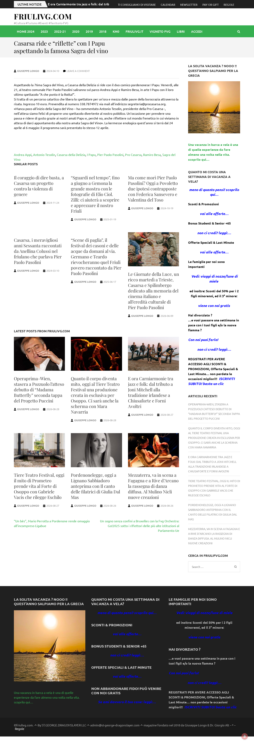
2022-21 (60, 31)
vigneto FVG (160, 31)
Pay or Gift (210, 5)
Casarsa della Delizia (71, 155)
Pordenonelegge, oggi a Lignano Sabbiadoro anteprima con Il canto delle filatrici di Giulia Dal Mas (95, 486)
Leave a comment (78, 71)
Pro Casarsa (133, 155)
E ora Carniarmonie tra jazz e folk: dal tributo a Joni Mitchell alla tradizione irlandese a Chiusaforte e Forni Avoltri (150, 392)
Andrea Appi (23, 155)
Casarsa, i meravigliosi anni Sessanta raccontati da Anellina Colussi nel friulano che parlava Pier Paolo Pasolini (38, 251)
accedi (196, 31)
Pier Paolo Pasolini (110, 155)
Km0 (116, 31)
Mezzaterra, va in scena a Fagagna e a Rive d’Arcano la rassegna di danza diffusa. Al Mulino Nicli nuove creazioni (153, 486)
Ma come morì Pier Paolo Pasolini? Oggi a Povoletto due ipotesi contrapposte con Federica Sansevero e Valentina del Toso (153, 189)
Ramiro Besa (152, 155)
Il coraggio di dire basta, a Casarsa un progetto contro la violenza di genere (39, 186)
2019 (89, 31)
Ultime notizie (29, 4)
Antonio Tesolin (44, 155)
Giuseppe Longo (28, 71)
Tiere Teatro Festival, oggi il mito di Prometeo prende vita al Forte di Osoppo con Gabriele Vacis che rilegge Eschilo (39, 486)
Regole (229, 5)
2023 (44, 31)
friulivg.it (134, 31)
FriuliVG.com (43, 16)
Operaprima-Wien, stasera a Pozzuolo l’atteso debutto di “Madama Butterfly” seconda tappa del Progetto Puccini (39, 389)
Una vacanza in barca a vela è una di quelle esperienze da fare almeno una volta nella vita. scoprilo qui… (47, 697)
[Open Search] (238, 31)
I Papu (91, 155)
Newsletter (188, 5)
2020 (75, 31)
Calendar (168, 5)
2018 (102, 31)
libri (181, 31)
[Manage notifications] (244, 736)
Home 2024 (25, 31)
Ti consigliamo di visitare (137, 5)
